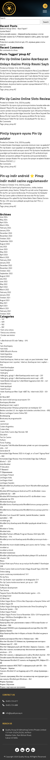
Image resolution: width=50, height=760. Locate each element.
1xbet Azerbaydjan (7, 367)
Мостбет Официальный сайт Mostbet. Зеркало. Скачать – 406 (24, 646)
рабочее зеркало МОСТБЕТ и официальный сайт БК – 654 (23, 665)
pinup (7, 89)
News (2, 560)
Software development (8, 587)
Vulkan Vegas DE (6, 603)
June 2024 (3, 217)
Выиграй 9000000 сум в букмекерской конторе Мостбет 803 (23, 628)
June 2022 (3, 281)
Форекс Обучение (7, 684)
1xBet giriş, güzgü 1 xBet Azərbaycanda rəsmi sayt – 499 (21, 378)
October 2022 (5, 270)
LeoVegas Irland (6, 480)
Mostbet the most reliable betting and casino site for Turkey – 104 (25, 544)
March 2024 (4, 225)
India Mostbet (5, 464)
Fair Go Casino (5, 437)
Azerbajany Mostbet (7, 402)
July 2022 (3, 278)
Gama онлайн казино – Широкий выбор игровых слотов (21, 34)
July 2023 (3, 246)
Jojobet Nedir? (5, 31)
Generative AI (5, 450)
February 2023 (5, 260)
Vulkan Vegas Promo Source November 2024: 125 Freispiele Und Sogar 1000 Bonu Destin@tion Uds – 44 (24, 616)
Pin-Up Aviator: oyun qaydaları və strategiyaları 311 (19, 579)
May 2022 (3, 284)
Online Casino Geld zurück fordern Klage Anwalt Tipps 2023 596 (24, 569)
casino (2, 421)
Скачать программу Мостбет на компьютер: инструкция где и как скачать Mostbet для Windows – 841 (24, 677)
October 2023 (5, 238)
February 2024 (5, 227)
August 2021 (5, 300)
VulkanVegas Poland (8, 620)
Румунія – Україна (7, 668)
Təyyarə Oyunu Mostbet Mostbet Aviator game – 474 (20, 593)
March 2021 (4, 308)
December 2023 (6, 233)
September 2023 (6, 241)
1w (1, 343)
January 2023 (5, 262)
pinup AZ (12, 89)
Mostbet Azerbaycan (8, 501)
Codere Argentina (6, 426)
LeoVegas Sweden (7, 483)
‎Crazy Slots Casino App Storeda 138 (14, 432)
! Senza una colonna (7, 332)
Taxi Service (4, 590)
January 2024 (5, 230)
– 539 (2, 321)
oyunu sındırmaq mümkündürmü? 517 (14, 574)
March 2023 (4, 257)
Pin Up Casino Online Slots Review (25, 98)
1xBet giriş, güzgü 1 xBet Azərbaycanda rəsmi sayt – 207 (21, 375)
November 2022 (6, 268)
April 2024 (4, 222)
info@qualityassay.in (14, 713)
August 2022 (5, 276)
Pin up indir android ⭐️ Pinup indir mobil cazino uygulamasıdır (24, 178)
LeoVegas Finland (7, 475)
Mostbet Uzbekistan (7, 552)
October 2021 (5, 297)
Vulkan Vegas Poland (8, 612)
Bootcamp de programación (10, 418)
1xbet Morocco (5, 383)
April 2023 (4, 254)
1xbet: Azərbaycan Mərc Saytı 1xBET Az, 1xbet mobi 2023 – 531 (24, 391)
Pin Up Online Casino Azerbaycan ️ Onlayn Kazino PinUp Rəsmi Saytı (24, 61)
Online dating (5, 571)
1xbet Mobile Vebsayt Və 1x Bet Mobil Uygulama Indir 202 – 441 (24, 381)
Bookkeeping (5, 415)
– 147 (2, 319)
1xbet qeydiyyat (6, 386)
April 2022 (4, 287)
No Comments (5, 86)
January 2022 (5, 295)
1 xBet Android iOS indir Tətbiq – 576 (14, 340)
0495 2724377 (12, 701)
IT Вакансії (4, 469)
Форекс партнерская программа (12, 687)
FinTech (3, 440)
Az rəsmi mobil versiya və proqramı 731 (15, 399)
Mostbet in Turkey (6, 528)
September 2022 (6, 273)
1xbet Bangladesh (7, 370)
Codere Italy (4, 429)
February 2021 (5, 311)
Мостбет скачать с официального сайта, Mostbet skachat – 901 (25, 655)
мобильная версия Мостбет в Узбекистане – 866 (19, 638)
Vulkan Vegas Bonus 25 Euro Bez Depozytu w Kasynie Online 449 (24, 601)
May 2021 (3, 303)
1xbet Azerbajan (6, 356)
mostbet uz (4, 547)
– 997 (2, 327)
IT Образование (6, 472)
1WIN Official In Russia (8, 351)
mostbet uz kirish (6, 550)
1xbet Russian (5, 389)
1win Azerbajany (6, 346)
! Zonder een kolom (7, 335)
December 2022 (6, 265)
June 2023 (3, 249)
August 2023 (5, 244)
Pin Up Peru (4, 577)
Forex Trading (5, 442)
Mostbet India (5, 531)
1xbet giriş (4, 372)
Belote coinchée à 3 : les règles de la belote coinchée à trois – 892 (25, 410)
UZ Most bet (4, 598)
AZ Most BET (5, 397)
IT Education (4, 466)
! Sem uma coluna (6, 329)
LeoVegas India (6, 477)
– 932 (2, 324)
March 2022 (4, 289)
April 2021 (4, 305)
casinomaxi (4, 424)
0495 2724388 (12, 705)
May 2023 (3, 252)
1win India (4, 348)
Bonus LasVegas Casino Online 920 (13, 413)
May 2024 (3, 219)
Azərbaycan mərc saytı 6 (9, 405)
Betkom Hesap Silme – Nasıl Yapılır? (13, 28)
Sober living (4, 585)
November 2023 (6, 235)
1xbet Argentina (6, 354)
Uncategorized (5, 595)
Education (3, 434)
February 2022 (5, 292)
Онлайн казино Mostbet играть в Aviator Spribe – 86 (20, 657)
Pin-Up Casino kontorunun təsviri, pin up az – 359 (18, 582)
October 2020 (5, 313)
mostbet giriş (5, 520)
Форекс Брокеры (6, 681)
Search (2, 18)
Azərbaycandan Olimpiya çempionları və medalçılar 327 (21, 407)
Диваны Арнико (6, 630)
